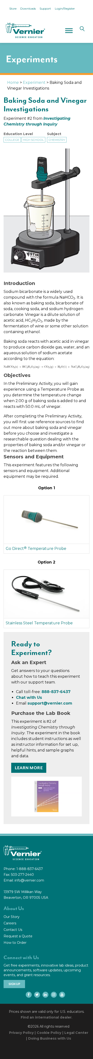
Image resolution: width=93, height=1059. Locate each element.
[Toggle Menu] (69, 30)
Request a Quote (18, 936)
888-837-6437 (56, 691)
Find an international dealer (46, 1017)
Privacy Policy (21, 1033)
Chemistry (56, 140)
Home (13, 82)
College (12, 140)
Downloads (28, 8)
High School (33, 140)
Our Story (12, 917)
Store (12, 8)
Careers (10, 923)
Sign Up (14, 984)
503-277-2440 (22, 874)
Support (45, 8)
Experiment (34, 82)
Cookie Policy (49, 1033)
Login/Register (65, 8)
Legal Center (76, 1033)
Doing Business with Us (49, 1038)
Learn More (29, 767)
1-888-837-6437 (29, 869)
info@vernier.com (29, 880)
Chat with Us (29, 697)
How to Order (15, 942)
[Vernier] (25, 30)
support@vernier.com (49, 703)
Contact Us (13, 930)
